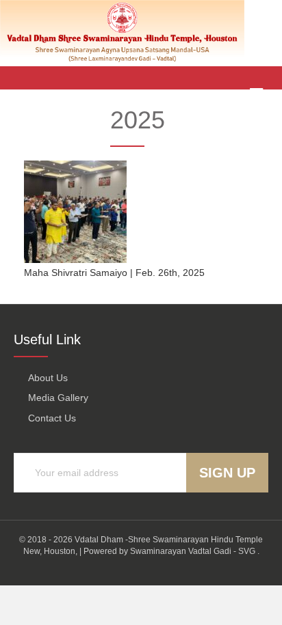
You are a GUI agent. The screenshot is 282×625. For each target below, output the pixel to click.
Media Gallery (58, 397)
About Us (48, 377)
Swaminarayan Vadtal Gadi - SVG (192, 551)
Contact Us (52, 418)
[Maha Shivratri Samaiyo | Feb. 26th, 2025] (75, 211)
